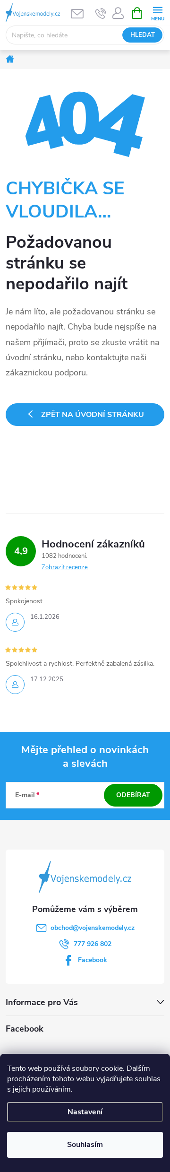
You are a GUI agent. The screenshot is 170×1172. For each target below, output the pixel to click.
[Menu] (157, 12)
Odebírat (133, 794)
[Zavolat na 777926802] (101, 13)
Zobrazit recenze (65, 567)
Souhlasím (85, 1144)
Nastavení (85, 1112)
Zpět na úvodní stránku (92, 414)
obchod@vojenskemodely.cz (93, 927)
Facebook (92, 959)
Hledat (142, 35)
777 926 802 (92, 943)
